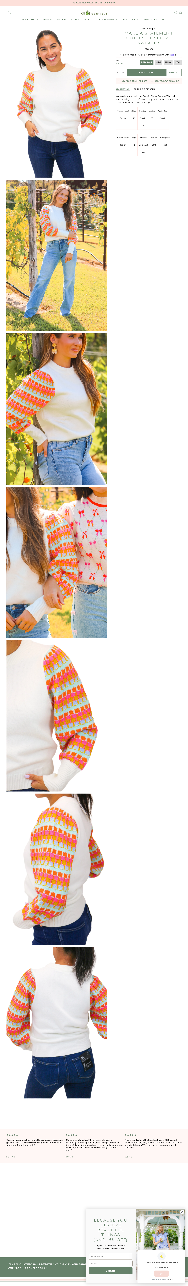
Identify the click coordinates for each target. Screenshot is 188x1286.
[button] (30, 19)
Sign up (111, 1271)
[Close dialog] (182, 1212)
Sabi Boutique (148, 28)
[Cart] (180, 12)
